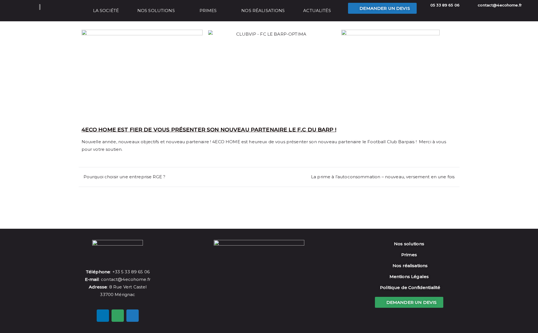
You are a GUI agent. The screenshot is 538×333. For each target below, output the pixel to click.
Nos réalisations (263, 10)
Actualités (317, 10)
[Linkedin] (132, 315)
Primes (208, 10)
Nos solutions (156, 10)
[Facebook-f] (103, 315)
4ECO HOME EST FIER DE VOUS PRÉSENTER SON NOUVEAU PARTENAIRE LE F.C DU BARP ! (209, 129)
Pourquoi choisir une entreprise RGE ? (125, 176)
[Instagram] (118, 315)
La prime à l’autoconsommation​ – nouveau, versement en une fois (382, 176)
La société (106, 10)
